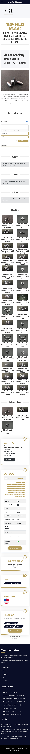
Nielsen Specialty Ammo (15, 564)
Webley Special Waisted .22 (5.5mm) (13, 695)
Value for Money (8, 453)
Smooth (19, 523)
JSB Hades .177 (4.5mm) (10, 692)
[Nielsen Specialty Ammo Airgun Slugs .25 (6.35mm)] (7, 231)
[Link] (16, 130)
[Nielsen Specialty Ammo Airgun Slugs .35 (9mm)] (22, 218)
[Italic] (4, 130)
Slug (18, 519)
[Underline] (6, 130)
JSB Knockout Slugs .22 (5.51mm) (12, 714)
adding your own (7, 726)
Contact (5, 680)
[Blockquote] (12, 130)
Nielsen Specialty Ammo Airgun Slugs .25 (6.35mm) (7, 239)
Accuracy (6, 455)
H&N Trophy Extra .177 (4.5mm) (12, 705)
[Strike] (7, 130)
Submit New (6, 668)
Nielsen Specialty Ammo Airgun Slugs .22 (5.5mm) (22, 251)
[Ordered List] (9, 130)
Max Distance (9, 626)
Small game (16, 583)
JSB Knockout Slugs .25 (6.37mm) (12, 711)
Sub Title (19, 626)
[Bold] (2, 130)
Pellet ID (5, 674)
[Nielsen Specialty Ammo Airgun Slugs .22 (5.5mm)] (22, 245)
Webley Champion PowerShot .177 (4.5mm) (15, 702)
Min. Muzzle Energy (11, 623)
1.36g (18, 512)
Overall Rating (8, 451)
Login (27, 121)
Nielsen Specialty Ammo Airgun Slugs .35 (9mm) (22, 225)
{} (17, 130)
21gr (18, 508)
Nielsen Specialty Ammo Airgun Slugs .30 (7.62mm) (22, 370)
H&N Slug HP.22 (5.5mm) (10, 708)
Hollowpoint (20, 516)
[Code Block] (14, 130)
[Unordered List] (11, 130)
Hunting (8, 583)
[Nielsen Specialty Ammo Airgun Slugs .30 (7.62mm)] (22, 364)
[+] (19, 130)
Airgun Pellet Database (15, 2)
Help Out (5, 671)
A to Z (4, 677)
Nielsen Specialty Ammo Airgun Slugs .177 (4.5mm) (7, 225)
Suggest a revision (15, 548)
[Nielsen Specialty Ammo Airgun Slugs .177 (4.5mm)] (7, 218)
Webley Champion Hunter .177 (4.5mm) (14, 698)
